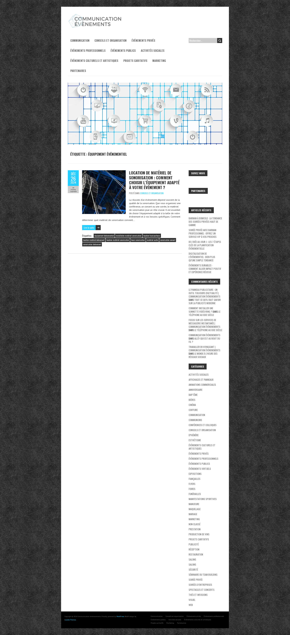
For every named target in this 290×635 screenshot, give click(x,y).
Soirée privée (196, 579)
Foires (192, 489)
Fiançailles (194, 479)
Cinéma (192, 405)
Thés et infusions (198, 595)
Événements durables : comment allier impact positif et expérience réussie (205, 268)
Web (191, 605)
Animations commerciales (202, 384)
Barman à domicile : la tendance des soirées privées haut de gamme (205, 221)
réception (194, 549)
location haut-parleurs (151, 235)
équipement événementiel (104, 235)
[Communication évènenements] (95, 15)
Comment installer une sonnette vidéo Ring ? (201, 309)
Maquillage (195, 509)
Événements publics (123, 51)
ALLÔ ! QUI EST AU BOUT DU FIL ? (204, 340)
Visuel (192, 600)
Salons (192, 559)
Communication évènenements (204, 335)
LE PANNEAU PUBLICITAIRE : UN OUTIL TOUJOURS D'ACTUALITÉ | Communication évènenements (204, 293)
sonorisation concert (167, 240)
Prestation (195, 529)
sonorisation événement (92, 244)
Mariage (193, 514)
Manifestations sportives (203, 499)
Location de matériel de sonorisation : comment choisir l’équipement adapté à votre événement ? (154, 180)
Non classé (194, 524)
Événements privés (143, 40)
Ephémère (194, 435)
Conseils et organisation (110, 40)
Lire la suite (89, 227)
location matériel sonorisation (117, 240)
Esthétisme (195, 440)
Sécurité (193, 569)
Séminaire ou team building (203, 574)
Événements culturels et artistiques (94, 61)
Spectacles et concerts (201, 589)
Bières (192, 400)
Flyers (192, 484)
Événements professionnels (88, 51)
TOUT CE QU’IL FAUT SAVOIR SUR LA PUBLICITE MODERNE (205, 301)
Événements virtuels (200, 468)
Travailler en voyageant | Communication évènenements (204, 348)
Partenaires (78, 71)
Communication (79, 40)
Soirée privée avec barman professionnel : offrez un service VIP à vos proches (202, 233)
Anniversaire (195, 389)
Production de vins (199, 534)
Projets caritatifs (135, 61)
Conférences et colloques (202, 425)
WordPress (120, 616)
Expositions (195, 473)
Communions (195, 420)
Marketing (159, 61)
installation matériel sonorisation (128, 235)
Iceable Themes (70, 620)
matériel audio (152, 240)
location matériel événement (93, 240)
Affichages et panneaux (201, 379)
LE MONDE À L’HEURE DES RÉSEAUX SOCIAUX (203, 355)
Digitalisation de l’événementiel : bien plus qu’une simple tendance (202, 257)
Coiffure (193, 410)
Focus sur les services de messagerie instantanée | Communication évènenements (204, 323)
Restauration (196, 554)
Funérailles (195, 494)
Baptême (193, 394)
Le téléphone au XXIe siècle (204, 313)
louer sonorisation (138, 240)
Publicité (194, 544)
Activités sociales (152, 51)
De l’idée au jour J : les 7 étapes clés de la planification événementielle (205, 245)
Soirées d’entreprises (200, 584)
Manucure (194, 504)
